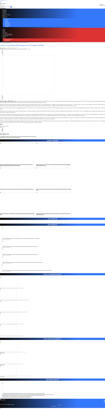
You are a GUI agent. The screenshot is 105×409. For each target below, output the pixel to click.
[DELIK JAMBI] (2, 3)
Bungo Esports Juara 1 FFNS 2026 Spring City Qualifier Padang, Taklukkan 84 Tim (17, 396)
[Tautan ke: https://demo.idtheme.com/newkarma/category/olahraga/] (58, 379)
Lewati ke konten (3, 0)
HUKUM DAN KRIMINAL (4, 48)
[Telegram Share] (2, 52)
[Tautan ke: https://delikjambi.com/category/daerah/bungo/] (60, 339)
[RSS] (2, 131)
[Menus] (0, 1)
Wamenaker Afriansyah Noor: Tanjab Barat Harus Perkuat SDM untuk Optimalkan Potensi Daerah (20, 246)
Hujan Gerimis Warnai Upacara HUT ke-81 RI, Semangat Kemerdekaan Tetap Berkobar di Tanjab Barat (20, 238)
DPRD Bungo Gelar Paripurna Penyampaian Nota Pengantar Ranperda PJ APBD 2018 (18, 136)
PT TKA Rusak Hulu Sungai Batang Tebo (10, 137)
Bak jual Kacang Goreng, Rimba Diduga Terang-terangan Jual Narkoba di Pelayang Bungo (16, 189)
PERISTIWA (15, 48)
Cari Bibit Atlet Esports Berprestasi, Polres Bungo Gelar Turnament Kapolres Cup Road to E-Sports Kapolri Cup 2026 (24, 393)
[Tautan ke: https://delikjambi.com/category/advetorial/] (56, 224)
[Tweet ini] (2, 51)
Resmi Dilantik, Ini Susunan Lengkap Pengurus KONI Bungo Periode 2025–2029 (17, 397)
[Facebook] (2, 129)
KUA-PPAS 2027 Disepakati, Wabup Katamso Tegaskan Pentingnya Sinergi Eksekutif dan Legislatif (20, 254)
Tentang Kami (53, 406)
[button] (11, 7)
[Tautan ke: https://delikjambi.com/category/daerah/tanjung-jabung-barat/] (60, 274)
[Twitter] (2, 130)
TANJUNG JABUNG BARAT (22, 48)
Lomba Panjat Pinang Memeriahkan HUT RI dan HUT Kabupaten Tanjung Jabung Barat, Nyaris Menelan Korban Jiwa (21, 299)
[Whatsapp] (2, 53)
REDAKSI (59, 405)
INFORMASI (10, 48)
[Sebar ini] (2, 50)
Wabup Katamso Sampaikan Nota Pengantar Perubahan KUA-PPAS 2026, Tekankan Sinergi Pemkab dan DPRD (22, 262)
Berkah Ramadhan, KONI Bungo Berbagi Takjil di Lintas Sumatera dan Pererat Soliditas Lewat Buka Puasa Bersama (24, 395)
